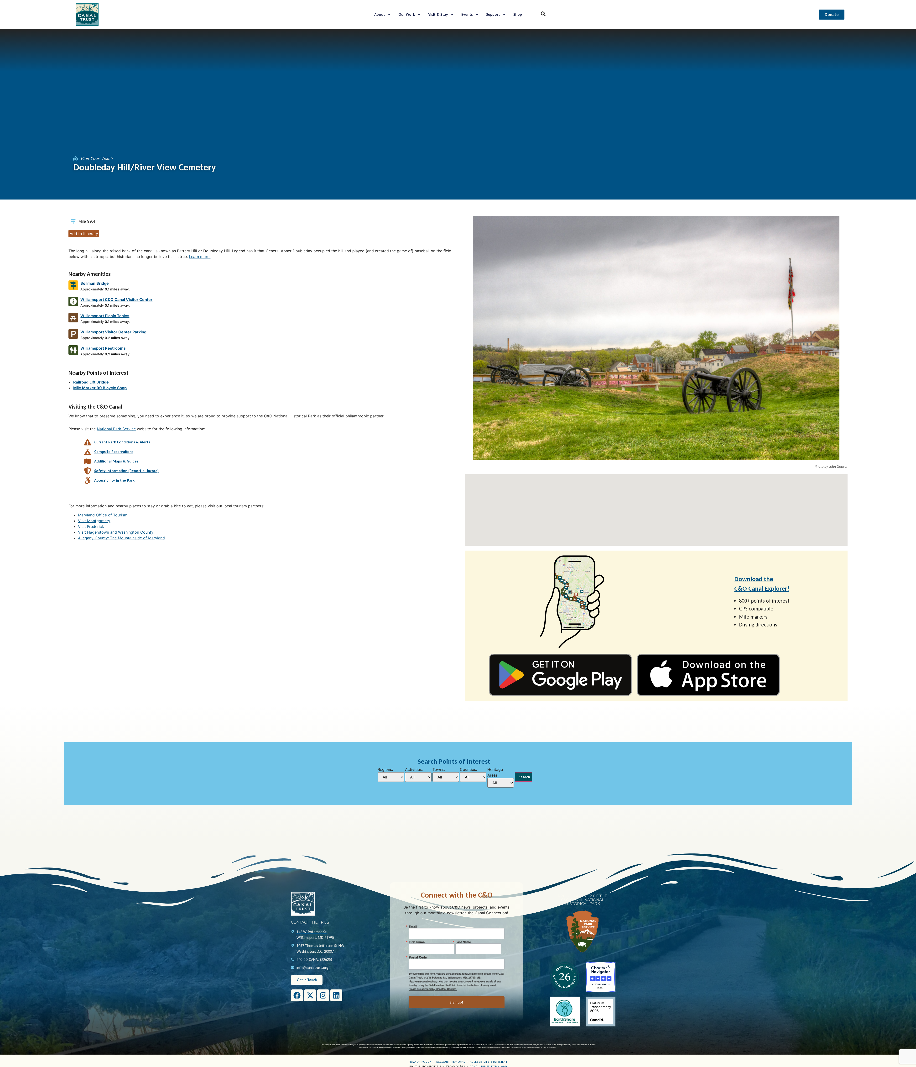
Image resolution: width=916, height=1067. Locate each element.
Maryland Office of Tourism (102, 515)
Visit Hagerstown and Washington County (115, 532)
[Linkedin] (336, 995)
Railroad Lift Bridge (91, 382)
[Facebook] (297, 995)
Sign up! (456, 1002)
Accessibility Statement (489, 1061)
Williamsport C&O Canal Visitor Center (116, 299)
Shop (517, 14)
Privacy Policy (420, 1061)
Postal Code (418, 957)
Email (413, 926)
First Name (417, 941)
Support (493, 14)
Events (467, 14)
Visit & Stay (438, 14)
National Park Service (116, 428)
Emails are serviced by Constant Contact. (433, 989)
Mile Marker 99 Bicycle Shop (100, 387)
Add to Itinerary (84, 233)
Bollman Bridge (94, 283)
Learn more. (199, 256)
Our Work (406, 14)
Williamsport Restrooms (103, 348)
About (379, 14)
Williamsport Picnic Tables (104, 315)
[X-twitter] (310, 995)
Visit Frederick (91, 526)
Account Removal (450, 1061)
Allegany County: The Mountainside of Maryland (121, 538)
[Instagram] (323, 995)
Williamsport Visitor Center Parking (113, 332)
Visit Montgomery (94, 520)
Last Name (463, 941)
